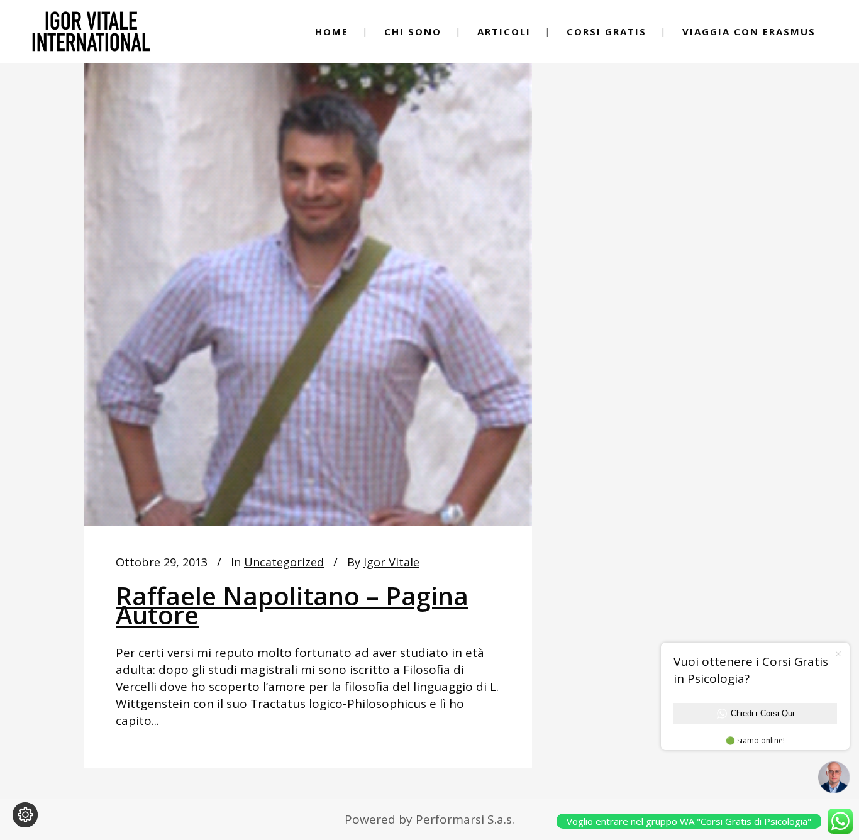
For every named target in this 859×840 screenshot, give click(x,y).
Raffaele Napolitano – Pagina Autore (292, 605)
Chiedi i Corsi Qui (762, 713)
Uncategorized (284, 562)
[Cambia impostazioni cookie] (25, 814)
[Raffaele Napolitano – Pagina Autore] (308, 277)
